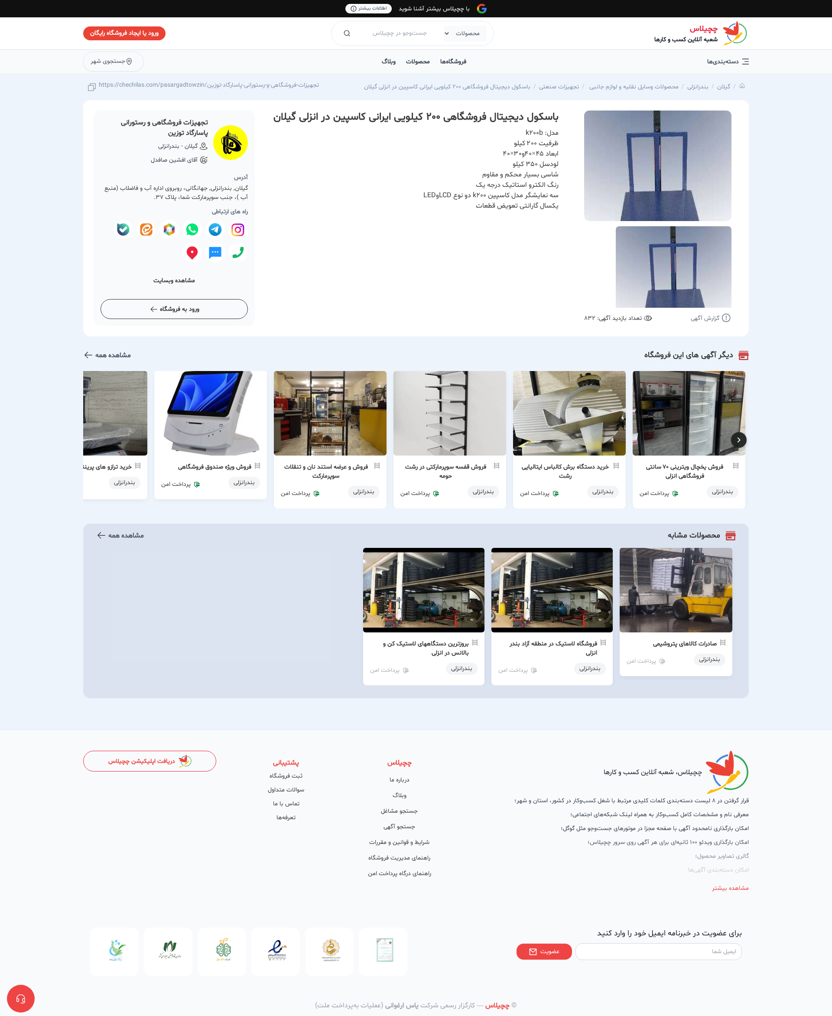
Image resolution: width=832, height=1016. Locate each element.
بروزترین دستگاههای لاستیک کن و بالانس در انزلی (426, 648)
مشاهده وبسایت (174, 281)
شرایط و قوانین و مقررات (399, 842)
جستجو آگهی (399, 827)
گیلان (723, 87)
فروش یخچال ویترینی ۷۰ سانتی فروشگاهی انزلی (684, 471)
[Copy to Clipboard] (92, 88)
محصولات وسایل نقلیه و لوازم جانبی (633, 87)
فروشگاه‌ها (453, 62)
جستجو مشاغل (399, 811)
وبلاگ (389, 62)
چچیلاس (704, 28)
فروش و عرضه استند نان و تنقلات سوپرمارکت (326, 471)
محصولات (418, 62)
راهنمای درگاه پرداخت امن (399, 873)
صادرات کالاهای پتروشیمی (685, 644)
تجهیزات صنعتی (559, 87)
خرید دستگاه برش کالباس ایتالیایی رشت (565, 471)
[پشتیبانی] (21, 999)
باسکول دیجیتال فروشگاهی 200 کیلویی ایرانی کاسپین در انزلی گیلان (447, 87)
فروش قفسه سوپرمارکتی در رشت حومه (445, 471)
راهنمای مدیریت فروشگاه (399, 858)
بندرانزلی (697, 87)
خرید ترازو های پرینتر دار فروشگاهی (88, 467)
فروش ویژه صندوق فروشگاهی (214, 467)
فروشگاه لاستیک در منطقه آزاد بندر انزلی (553, 648)
